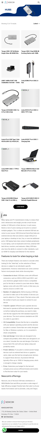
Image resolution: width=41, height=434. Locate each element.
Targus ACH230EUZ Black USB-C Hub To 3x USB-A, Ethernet (9, 200)
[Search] (38, 2)
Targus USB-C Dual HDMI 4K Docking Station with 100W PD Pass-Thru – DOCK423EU (30, 53)
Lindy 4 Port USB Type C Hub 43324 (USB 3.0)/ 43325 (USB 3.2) (10, 141)
